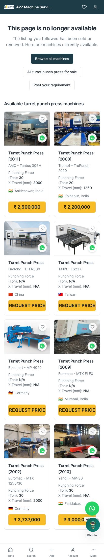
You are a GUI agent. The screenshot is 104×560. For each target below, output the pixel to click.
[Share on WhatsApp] (42, 138)
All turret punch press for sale (52, 72)
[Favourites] (84, 7)
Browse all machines (52, 58)
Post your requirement (52, 85)
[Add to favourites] (43, 119)
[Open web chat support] (93, 525)
